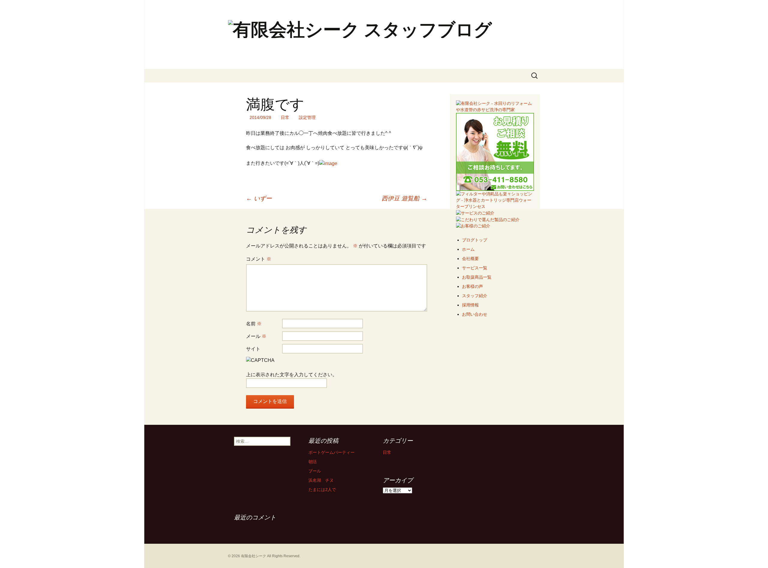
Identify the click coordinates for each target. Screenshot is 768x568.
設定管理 (307, 117)
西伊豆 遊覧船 (404, 198)
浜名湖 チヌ (321, 480)
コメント (258, 259)
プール (314, 471)
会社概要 (470, 258)
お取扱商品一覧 (476, 277)
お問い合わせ (474, 314)
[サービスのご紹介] (475, 212)
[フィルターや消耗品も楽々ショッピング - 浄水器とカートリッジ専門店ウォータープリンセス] (495, 199)
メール (256, 336)
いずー (259, 198)
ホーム (468, 249)
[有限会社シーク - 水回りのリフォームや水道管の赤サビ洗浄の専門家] (495, 106)
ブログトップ (474, 240)
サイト (253, 348)
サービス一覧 (474, 267)
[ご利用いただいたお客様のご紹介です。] (473, 225)
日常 (285, 117)
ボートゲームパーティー (331, 452)
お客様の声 (472, 286)
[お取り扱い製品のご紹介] (488, 219)
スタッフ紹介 (474, 295)
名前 (254, 323)
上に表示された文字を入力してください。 (291, 374)
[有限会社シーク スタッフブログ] (384, 34)
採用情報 (470, 305)
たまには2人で (322, 489)
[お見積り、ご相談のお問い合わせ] (495, 151)
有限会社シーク (253, 556)
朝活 (312, 461)
